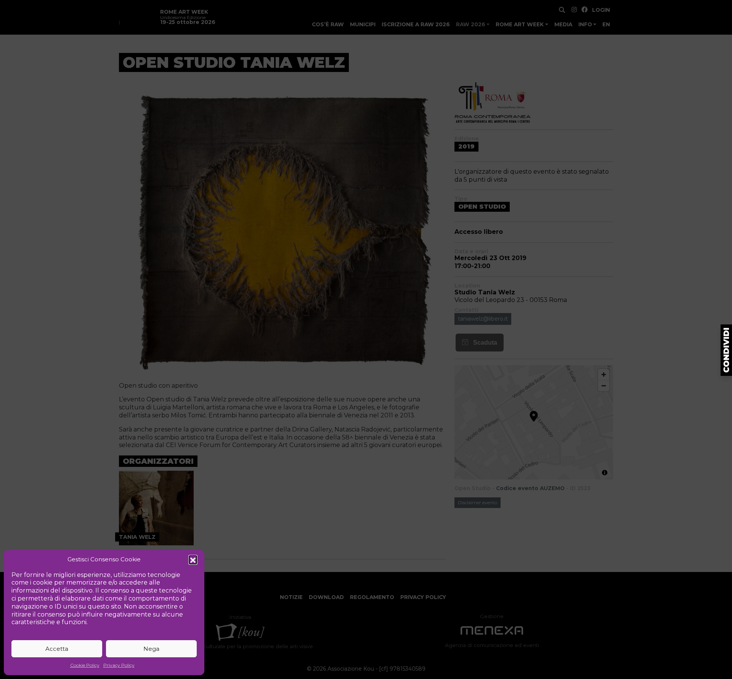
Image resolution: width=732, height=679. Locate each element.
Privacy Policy (119, 665)
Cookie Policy (85, 665)
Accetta (56, 648)
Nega (151, 648)
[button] (193, 559)
